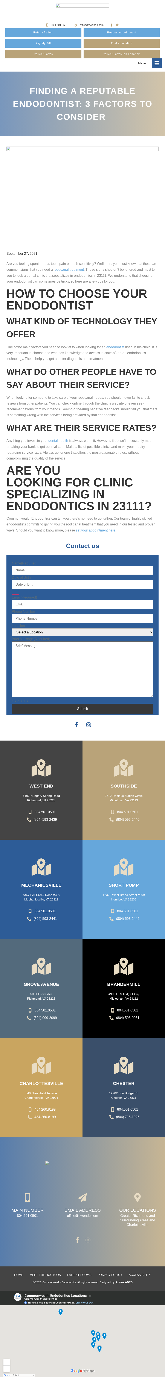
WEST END (41, 785)
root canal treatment (69, 269)
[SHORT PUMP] (123, 867)
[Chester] (123, 1065)
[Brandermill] (123, 966)
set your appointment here (95, 530)
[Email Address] (82, 1197)
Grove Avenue (41, 984)
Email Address (82, 1210)
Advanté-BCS (124, 1282)
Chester (123, 1083)
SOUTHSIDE (124, 785)
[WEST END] (41, 768)
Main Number (27, 1210)
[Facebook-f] (111, 25)
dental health (58, 440)
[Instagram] (117, 25)
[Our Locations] (137, 1197)
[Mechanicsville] (41, 867)
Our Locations (137, 1210)
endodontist (115, 347)
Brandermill (123, 984)
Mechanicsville (41, 885)
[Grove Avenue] (41, 966)
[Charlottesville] (41, 1065)
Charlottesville (41, 1083)
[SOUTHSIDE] (123, 768)
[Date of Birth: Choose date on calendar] (15, 593)
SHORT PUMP (124, 885)
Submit (82, 709)
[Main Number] (27, 1197)
